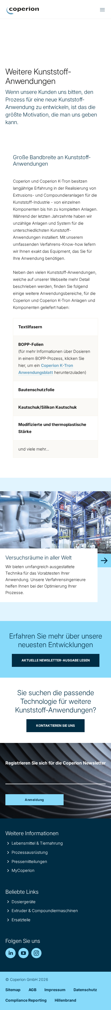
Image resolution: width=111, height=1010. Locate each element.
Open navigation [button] (102, 10)
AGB (32, 989)
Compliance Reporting (26, 1000)
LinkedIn (10, 953)
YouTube (23, 953)
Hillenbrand (65, 1000)
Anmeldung (34, 800)
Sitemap (12, 989)
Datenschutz (85, 989)
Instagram (36, 953)
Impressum (54, 989)
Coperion (22, 10)
